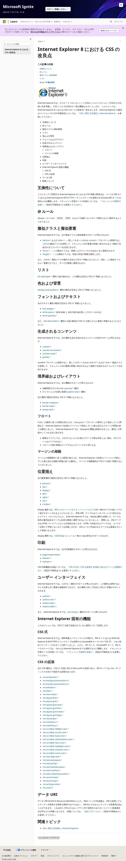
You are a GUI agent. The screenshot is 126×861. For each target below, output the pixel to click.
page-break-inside (50, 554)
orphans (46, 561)
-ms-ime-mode (49, 694)
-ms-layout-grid (49, 701)
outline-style (48, 603)
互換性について (46, 69)
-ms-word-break (49, 777)
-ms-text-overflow (50, 770)
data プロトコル (92, 811)
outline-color (48, 599)
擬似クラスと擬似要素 (48, 75)
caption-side (73, 391)
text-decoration (51, 321)
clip (44, 487)
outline (65, 583)
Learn (40, 41)
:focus (45, 250)
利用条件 (104, 856)
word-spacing (48, 315)
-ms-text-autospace (51, 760)
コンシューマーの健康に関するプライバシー (79, 856)
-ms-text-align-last (50, 756)
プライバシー (52, 856)
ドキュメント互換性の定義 (79, 652)
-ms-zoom (47, 787)
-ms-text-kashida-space (53, 767)
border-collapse (49, 402)
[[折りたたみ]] (30, 39)
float (40, 422)
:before (45, 240)
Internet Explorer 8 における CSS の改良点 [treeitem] (16, 51)
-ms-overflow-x (49, 722)
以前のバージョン (21, 856)
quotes (45, 357)
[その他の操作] (120, 41)
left (43, 493)
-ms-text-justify (49, 763)
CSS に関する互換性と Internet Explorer (97, 113)
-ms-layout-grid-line (51, 708)
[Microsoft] (4, 21)
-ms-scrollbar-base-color (53, 735)
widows (45, 558)
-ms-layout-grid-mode (52, 711)
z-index (45, 504)
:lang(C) (45, 254)
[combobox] (17, 44)
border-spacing (64, 388)
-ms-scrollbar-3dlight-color (54, 729)
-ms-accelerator (49, 677)
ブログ (33, 856)
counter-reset (48, 353)
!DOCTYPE (69, 197)
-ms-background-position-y (55, 684)
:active (46, 259)
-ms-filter (46, 691)
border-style (48, 406)
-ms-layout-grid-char (51, 704)
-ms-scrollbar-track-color (53, 753)
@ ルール (43, 72)
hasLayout (79, 422)
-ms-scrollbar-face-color (53, 742)
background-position (47, 289)
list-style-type (44, 276)
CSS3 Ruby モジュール (65, 535)
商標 (113, 856)
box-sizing (72, 612)
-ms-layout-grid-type (51, 715)
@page (41, 218)
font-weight (47, 308)
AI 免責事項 (6, 856)
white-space (48, 312)
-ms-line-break (49, 718)
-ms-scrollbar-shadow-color (55, 749)
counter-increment (51, 350)
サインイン (118, 21)
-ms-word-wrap (49, 780)
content (92, 240)
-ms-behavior (48, 687)
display (45, 490)
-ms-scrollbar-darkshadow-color (57, 739)
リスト (42, 78)
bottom (45, 483)
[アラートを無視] (121, 5)
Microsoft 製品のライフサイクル (45, 31)
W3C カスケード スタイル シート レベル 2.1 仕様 (76, 509)
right (44, 497)
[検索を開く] (111, 21)
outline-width (48, 606)
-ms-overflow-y (49, 725)
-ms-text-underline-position (55, 774)
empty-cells (47, 409)
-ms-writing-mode (50, 784)
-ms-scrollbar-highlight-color (55, 746)
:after (60, 240)
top (44, 500)
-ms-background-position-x (55, 680)
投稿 (42, 856)
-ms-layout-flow (49, 697)
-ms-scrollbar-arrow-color (54, 732)
